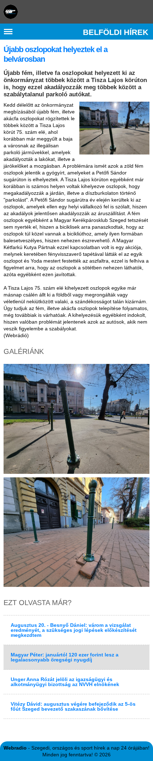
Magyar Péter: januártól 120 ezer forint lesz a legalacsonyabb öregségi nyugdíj (64, 657)
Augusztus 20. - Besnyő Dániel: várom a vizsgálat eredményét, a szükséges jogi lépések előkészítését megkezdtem (74, 630)
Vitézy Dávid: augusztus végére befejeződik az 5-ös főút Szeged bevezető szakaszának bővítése (73, 706)
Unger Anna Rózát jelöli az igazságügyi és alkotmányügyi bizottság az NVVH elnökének (65, 681)
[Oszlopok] (114, 128)
